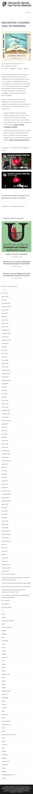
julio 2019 (4, 544)
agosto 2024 (5, 343)
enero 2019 (5, 561)
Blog (20, 68)
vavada (4, 768)
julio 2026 (4, 300)
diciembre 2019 (6, 531)
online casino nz (6, 724)
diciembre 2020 (6, 491)
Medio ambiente (6, 691)
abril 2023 (4, 397)
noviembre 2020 (6, 494)
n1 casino (4, 708)
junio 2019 (4, 548)
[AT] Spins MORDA (7, 607)
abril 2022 (4, 437)
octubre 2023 (5, 377)
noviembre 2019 (6, 534)
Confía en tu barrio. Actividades (16, 254)
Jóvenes (4, 677)
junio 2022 (4, 430)
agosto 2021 (5, 464)
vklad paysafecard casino (8, 775)
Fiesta (3, 661)
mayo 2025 (5, 313)
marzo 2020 (5, 521)
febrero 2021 (5, 484)
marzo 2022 (5, 440)
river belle (4, 744)
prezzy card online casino (8, 734)
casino (3, 644)
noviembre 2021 (6, 454)
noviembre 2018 (6, 568)
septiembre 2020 (6, 501)
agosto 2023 (5, 383)
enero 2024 (5, 367)
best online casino (6, 627)
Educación (4, 657)
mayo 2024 (5, 353)
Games (3, 664)
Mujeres (4, 704)
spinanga (4, 758)
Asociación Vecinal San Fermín (13, 64)
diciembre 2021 (6, 450)
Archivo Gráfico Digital (8, 620)
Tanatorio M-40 (6, 761)
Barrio (6, 68)
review (3, 741)
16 (2, 610)
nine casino (5, 714)
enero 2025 (5, 327)
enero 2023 (5, 407)
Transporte (5, 764)
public (3, 738)
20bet (3, 614)
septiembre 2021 (6, 460)
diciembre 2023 (6, 370)
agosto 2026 (5, 296)
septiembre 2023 (6, 380)
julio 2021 (4, 467)
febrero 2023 (5, 404)
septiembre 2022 (6, 420)
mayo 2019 (5, 551)
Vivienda (4, 771)
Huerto (4, 671)
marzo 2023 (5, 400)
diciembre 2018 (6, 564)
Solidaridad (5, 754)
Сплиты (4, 778)
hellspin (4, 667)
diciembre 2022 (6, 410)
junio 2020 (4, 511)
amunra (4, 617)
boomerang (5, 641)
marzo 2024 (5, 360)
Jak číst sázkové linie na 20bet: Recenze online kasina (16, 586)
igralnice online (6, 674)
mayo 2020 (5, 514)
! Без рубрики (5, 604)
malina (3, 687)
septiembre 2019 (6, 541)
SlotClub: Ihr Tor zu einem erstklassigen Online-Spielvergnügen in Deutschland (16, 263)
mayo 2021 (5, 474)
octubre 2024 (5, 337)
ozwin (3, 728)
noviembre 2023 (6, 373)
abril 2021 (4, 477)
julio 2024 (4, 347)
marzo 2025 (5, 320)
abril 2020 (4, 517)
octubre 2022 (5, 417)
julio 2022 (4, 427)
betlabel (4, 631)
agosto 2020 (5, 504)
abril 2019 (4, 554)
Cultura (26, 68)
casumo (4, 647)
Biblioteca (13, 68)
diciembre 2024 (6, 330)
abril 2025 (4, 316)
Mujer (3, 701)
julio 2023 (4, 387)
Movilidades (5, 698)
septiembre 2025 (6, 306)
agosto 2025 (5, 310)
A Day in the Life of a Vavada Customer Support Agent (16, 583)
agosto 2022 (5, 424)
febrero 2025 (5, 323)
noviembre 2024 (6, 333)
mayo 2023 (5, 393)
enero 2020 (5, 528)
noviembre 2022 (6, 414)
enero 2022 (5, 447)
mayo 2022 (5, 434)
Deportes (4, 654)
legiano (4, 681)
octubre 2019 (5, 538)
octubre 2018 (5, 571)
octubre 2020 (5, 497)
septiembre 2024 (6, 340)
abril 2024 (4, 357)
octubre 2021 (5, 457)
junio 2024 (4, 350)
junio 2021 (4, 471)
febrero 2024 (5, 363)
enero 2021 (5, 487)
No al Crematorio (6, 721)
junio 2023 (4, 390)
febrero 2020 (5, 524)
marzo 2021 (5, 481)
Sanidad (4, 751)
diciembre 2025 (6, 303)
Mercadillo (4, 694)
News (3, 711)
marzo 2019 (5, 558)
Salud (3, 748)
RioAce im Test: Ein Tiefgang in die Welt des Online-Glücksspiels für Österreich (16, 275)
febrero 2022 (5, 444)
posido (3, 731)
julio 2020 (4, 507)
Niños (3, 718)
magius (4, 684)
